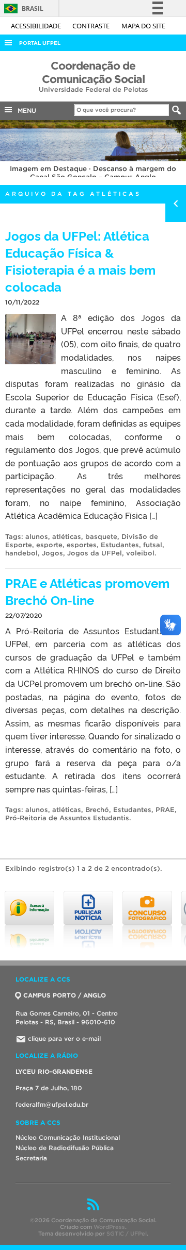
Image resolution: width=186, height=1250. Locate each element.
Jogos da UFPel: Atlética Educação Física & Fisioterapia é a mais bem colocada (80, 261)
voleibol (140, 553)
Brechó (97, 810)
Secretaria (31, 1158)
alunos (36, 536)
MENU (24, 110)
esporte (49, 545)
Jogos (52, 553)
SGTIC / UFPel (126, 1233)
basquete (101, 536)
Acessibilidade (37, 25)
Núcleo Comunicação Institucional (68, 1137)
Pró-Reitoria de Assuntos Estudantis (67, 818)
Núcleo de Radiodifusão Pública (65, 1147)
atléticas (66, 536)
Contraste (91, 25)
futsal (152, 545)
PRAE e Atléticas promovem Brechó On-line (87, 591)
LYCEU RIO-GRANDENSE (54, 1071)
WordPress (109, 1227)
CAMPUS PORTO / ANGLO (64, 995)
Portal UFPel (39, 43)
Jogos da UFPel (94, 553)
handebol (21, 553)
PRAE (165, 810)
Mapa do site (143, 25)
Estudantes (120, 545)
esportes (82, 545)
